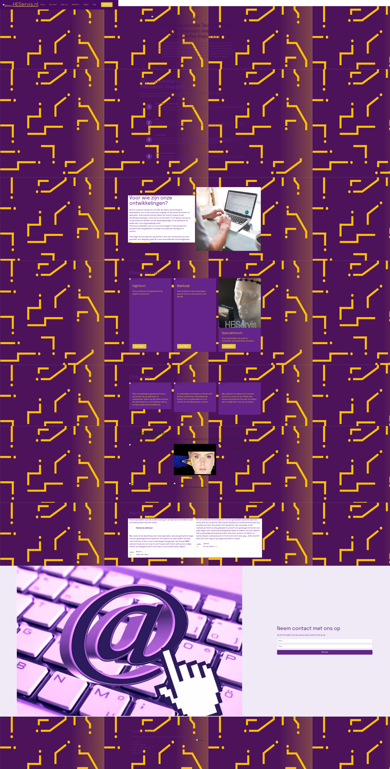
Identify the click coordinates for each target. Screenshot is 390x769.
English (86, 4)
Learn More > (139, 346)
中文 (94, 4)
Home (42, 4)
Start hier (106, 4)
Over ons (64, 4)
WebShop (75, 4)
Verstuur (324, 652)
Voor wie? (53, 4)
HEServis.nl (25, 4)
